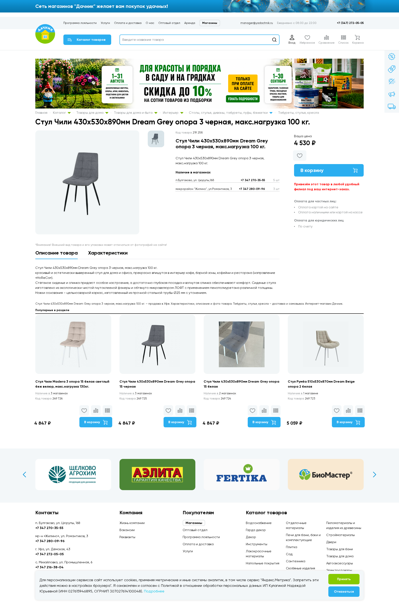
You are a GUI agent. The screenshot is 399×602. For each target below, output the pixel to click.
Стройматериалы (340, 535)
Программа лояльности (80, 23)
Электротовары (339, 570)
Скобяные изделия (300, 568)
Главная (41, 113)
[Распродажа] (391, 94)
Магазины (209, 23)
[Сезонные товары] (391, 81)
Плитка (291, 547)
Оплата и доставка (128, 23)
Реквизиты (127, 537)
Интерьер (171, 113)
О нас (150, 23)
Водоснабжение (259, 523)
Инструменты (256, 544)
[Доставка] (391, 106)
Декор (251, 537)
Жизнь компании (132, 523)
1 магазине (303, 393)
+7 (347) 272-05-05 (350, 23)
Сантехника (295, 561)
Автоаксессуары (339, 563)
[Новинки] (391, 69)
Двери (331, 542)
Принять (344, 579)
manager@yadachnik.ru (256, 23)
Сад (289, 554)
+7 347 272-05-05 (49, 554)
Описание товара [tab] (56, 253)
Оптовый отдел (169, 23)
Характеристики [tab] (108, 253)
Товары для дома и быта (133, 113)
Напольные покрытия (262, 563)
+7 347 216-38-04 (49, 567)
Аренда (189, 23)
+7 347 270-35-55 (253, 180)
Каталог (60, 113)
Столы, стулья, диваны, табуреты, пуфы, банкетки (228, 113)
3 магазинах (51, 393)
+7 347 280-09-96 (252, 189)
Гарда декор (256, 530)
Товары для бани (339, 549)
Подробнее (154, 591)
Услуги (105, 23)
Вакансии (127, 530)
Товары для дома (90, 113)
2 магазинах (220, 393)
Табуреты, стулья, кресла (298, 113)
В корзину (312, 170)
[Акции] (391, 56)
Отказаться (344, 591)
